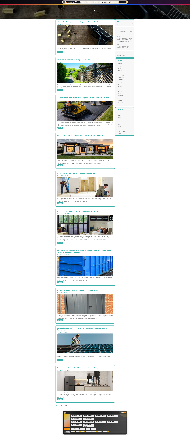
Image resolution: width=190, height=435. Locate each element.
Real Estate (120, 129)
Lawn (119, 124)
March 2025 (120, 91)
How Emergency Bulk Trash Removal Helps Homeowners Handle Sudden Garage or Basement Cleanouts (84, 251)
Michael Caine (68, 24)
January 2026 (120, 73)
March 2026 (120, 72)
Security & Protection (122, 131)
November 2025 (121, 77)
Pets (118, 128)
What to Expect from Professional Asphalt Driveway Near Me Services (83, 98)
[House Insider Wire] (64, 2)
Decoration (120, 117)
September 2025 (121, 81)
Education (119, 119)
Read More (60, 51)
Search (119, 21)
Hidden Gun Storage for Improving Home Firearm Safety (78, 22)
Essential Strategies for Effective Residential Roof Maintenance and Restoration (82, 329)
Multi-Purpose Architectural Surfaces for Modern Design (78, 368)
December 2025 (121, 75)
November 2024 (121, 98)
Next (66, 405)
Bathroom (91, 2)
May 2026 (119, 68)
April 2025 (120, 89)
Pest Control (120, 126)
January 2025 (120, 95)
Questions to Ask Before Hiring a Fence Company (75, 60)
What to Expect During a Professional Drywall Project (76, 173)
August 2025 (120, 82)
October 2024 (120, 100)
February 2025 (120, 93)
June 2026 (120, 66)
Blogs (109, 2)
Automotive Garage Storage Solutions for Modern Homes (78, 290)
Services (119, 133)
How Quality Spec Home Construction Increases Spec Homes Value (81, 135)
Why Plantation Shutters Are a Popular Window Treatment (79, 211)
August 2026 (120, 63)
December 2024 (121, 97)
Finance (119, 120)
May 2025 (119, 88)
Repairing (103, 2)
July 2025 (119, 84)
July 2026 (119, 65)
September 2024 (121, 102)
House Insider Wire (71, 2)
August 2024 (120, 104)
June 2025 (120, 86)
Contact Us (84, 2)
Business (119, 115)
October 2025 (120, 79)
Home (79, 2)
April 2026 (120, 70)
